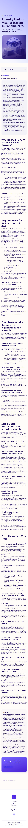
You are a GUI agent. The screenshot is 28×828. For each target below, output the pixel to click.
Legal (14, 803)
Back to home (6, 75)
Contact (14, 807)
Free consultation (8, 766)
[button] (14, 810)
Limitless (14, 801)
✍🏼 (4, 712)
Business (14, 805)
